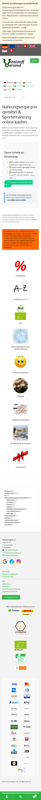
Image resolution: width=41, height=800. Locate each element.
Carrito (31, 795)
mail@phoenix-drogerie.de (12, 553)
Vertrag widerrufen (11, 597)
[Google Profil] (5, 561)
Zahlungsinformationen (9, 591)
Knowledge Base (7, 576)
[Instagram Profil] (18, 561)
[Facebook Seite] (11, 561)
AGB (3, 581)
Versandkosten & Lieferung (11, 589)
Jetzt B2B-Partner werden (16, 200)
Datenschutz (6, 584)
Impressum (5, 586)
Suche (20, 796)
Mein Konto (6, 571)
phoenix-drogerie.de (10, 555)
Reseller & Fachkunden (9, 574)
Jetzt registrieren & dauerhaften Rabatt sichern (18, 183)
